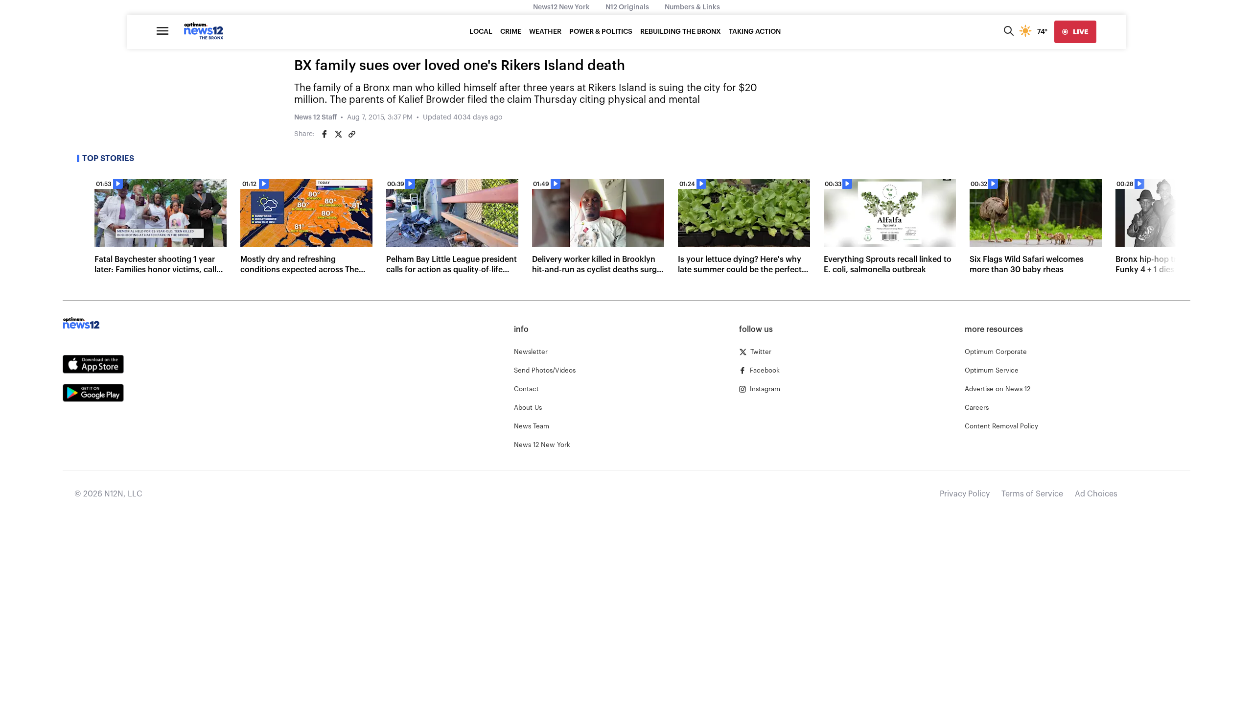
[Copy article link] (352, 134)
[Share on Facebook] (324, 134)
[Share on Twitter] (338, 134)
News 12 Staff (315, 117)
